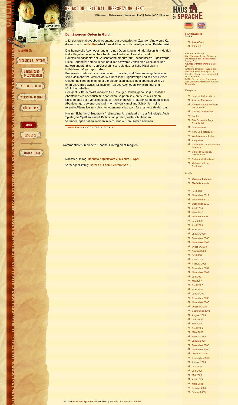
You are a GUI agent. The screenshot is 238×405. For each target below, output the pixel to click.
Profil (139, 15)
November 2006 (200, 302)
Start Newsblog (193, 34)
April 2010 (197, 208)
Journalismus (199, 127)
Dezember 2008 (200, 238)
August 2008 (199, 251)
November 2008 (200, 242)
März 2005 (197, 383)
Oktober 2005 (199, 353)
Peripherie (197, 140)
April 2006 (197, 328)
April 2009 (197, 225)
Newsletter (129, 15)
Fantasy (196, 116)
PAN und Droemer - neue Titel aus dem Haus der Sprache (201, 70)
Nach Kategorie (200, 183)
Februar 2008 (199, 263)
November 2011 (200, 199)
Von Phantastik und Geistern (200, 56)
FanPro (92, 44)
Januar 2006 (199, 341)
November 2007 (200, 272)
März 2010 (197, 212)
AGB (155, 15)
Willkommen (101, 15)
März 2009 (197, 229)
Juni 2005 (197, 370)
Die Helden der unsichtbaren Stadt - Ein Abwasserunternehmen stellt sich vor (200, 62)
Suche (188, 36)
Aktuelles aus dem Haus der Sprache (205, 106)
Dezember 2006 (200, 298)
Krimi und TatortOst (202, 132)
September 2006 (201, 311)
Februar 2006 (199, 336)
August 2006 (199, 315)
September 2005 (201, 358)
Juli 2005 (197, 366)
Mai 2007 (197, 281)
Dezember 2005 (200, 345)
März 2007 (197, 289)
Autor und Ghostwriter (203, 159)
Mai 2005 (197, 375)
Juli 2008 (197, 255)
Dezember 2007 (200, 268)
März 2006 (197, 332)
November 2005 (200, 349)
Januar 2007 (199, 293)
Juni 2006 (197, 319)
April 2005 (197, 379)
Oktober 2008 (199, 246)
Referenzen (115, 15)
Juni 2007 (197, 276)
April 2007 (197, 285)
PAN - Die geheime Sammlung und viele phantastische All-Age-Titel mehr (202, 81)
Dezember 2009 (200, 216)
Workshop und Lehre (203, 136)
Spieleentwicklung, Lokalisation (202, 153)
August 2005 (199, 362)
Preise (148, 15)
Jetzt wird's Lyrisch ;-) (203, 96)
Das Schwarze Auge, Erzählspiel (203, 121)
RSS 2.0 (196, 46)
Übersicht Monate (202, 179)
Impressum (126, 401)
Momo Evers (75, 127)
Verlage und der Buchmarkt (200, 164)
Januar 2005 (199, 392)
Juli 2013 (197, 191)
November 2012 (200, 195)
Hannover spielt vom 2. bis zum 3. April (113, 158)
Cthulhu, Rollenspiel (202, 111)
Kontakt (164, 15)
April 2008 (197, 259)
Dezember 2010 (200, 203)
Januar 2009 (199, 233)
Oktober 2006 (199, 306)
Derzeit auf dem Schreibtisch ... (110, 165)
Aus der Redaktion (202, 100)
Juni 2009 (197, 221)
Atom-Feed (198, 42)
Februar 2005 (199, 388)
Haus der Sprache (83, 401)
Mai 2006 (197, 323)
